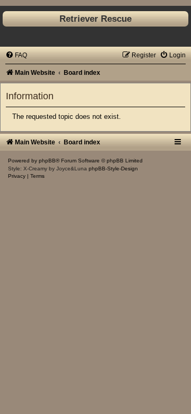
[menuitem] (16, 55)
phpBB (47, 160)
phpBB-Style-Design (113, 168)
